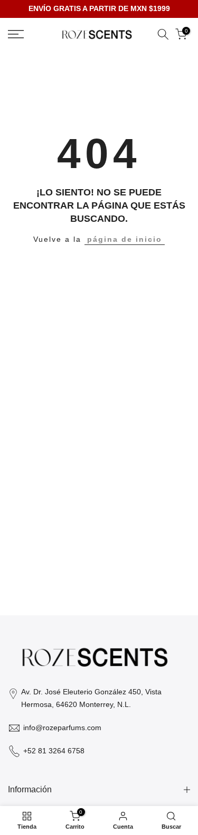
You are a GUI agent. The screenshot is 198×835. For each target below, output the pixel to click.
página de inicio (124, 239)
